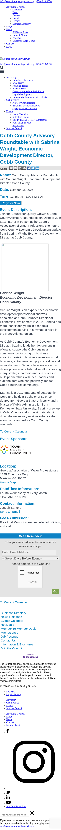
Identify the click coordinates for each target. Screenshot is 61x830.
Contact (10, 43)
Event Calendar (20, 114)
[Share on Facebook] (28, 168)
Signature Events (21, 117)
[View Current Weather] (24, 168)
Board (16, 18)
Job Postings (9, 636)
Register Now (11, 203)
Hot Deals (7, 624)
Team (15, 12)
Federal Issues (19, 88)
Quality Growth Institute (25, 108)
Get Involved (12, 100)
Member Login (13, 725)
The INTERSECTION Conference (30, 119)
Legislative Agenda (22, 94)
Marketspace (9, 632)
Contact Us (8, 640)
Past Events (18, 125)
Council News (20, 35)
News (9, 29)
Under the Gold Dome (24, 40)
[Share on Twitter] (33, 168)
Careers (16, 15)
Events (9, 111)
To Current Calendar (13, 431)
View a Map (8, 482)
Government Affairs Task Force (28, 91)
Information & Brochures (17, 644)
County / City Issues (23, 80)
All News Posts (20, 32)
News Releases (11, 616)
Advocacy (11, 77)
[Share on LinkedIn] (37, 168)
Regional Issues (20, 85)
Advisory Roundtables (24, 102)
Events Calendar (12, 620)
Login (9, 46)
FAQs (9, 26)
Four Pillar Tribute (22, 122)
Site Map (10, 691)
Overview (17, 9)
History (16, 21)
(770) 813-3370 (44, 1)
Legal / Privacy (13, 694)
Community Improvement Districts (30, 97)
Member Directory (22, 23)
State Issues (18, 83)
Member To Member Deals (18, 628)
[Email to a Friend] (15, 168)
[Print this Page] (11, 168)
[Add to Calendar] (20, 168)
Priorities (17, 38)
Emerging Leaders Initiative (26, 105)
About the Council (15, 6)
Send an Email (10, 511)
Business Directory (13, 613)
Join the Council (14, 128)
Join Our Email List (16, 806)
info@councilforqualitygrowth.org (17, 1)
